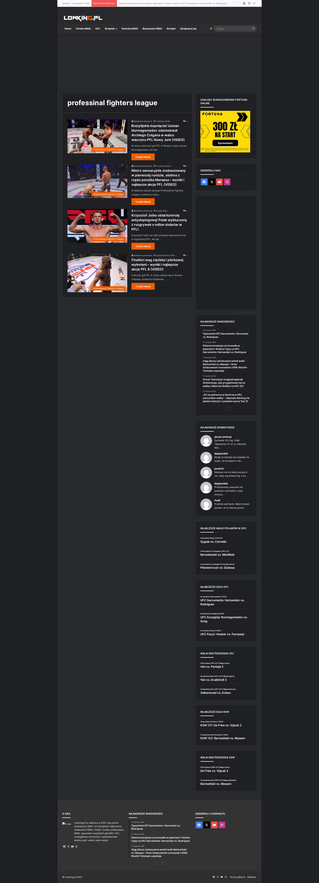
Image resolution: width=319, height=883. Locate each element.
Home (68, 28)
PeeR (217, 500)
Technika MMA (129, 28)
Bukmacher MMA (152, 28)
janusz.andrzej (222, 436)
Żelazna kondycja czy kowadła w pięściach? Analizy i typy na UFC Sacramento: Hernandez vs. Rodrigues (173, 3)
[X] (68, 847)
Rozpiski (110, 28)
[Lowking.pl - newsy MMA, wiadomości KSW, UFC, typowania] (83, 18)
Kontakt (171, 28)
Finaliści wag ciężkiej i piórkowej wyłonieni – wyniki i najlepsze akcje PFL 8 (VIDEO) (157, 264)
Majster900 (221, 453)
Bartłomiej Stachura (143, 121)
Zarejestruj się (188, 28)
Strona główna (237, 877)
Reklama (251, 877)
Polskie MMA (83, 28)
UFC (97, 28)
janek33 (219, 468)
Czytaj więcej (143, 156)
